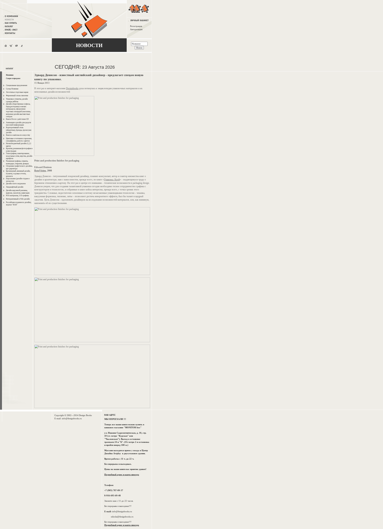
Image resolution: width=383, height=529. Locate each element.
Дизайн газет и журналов (16, 184)
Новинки (9, 75)
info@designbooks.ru (72, 418)
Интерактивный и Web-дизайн (18, 199)
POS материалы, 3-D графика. (17, 196)
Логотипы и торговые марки (17, 92)
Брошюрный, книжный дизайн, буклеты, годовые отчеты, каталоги (18, 173)
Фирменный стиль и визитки (17, 96)
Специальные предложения (16, 85)
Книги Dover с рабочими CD (17, 119)
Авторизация (136, 29)
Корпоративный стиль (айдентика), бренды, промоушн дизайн (18, 130)
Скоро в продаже (13, 78)
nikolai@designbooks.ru (122, 516)
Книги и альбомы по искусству (18, 135)
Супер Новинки (12, 89)
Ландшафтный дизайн (14, 187)
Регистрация (136, 26)
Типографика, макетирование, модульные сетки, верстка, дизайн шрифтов (19, 155)
